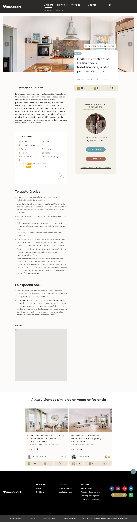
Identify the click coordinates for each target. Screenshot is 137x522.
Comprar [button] (48, 11)
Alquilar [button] (60, 11)
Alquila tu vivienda (65, 492)
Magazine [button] (75, 5)
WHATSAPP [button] (96, 159)
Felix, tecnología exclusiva (90, 492)
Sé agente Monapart (88, 488)
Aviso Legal (33, 518)
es (110, 5)
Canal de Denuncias (69, 518)
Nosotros (39, 488)
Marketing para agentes (90, 496)
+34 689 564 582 (96, 140)
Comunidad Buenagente (90, 499)
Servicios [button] (62, 5)
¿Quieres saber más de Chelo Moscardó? (95, 168)
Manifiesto (40, 492)
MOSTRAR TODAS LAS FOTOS (100, 46)
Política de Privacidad (16, 518)
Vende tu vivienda (65, 488)
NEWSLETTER (119, 495)
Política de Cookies (49, 518)
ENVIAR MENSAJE (96, 149)
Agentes (92, 5)
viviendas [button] (48, 5)
